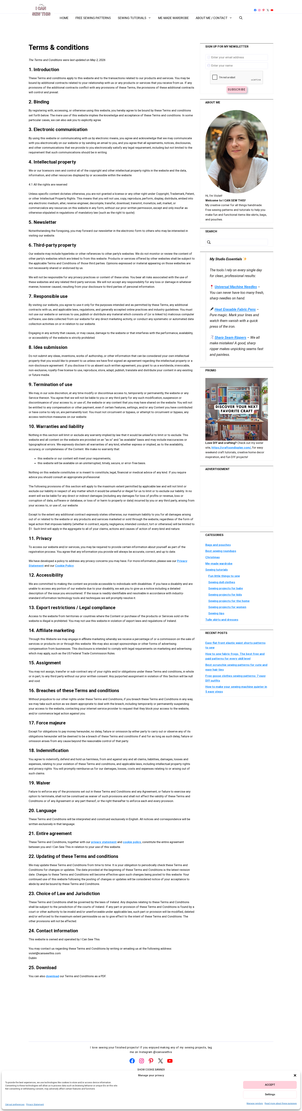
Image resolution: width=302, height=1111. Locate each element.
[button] (295, 1075)
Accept (270, 1084)
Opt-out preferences (14, 1104)
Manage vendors (255, 1103)
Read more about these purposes (281, 1103)
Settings (270, 1094)
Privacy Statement (35, 1104)
